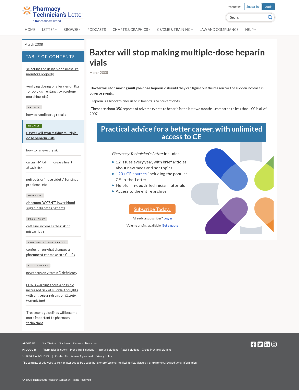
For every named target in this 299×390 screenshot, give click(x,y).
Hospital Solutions (107, 349)
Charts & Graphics (130, 29)
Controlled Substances (47, 242)
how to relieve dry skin (43, 150)
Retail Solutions (130, 349)
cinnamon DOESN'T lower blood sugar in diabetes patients (50, 205)
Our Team (65, 343)
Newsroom (91, 343)
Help (249, 29)
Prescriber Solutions (82, 349)
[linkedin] (267, 345)
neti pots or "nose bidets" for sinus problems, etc (52, 182)
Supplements (38, 265)
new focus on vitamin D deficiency (51, 273)
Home (30, 29)
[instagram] (274, 345)
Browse (71, 29)
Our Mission (48, 343)
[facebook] (253, 345)
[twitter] (259, 345)
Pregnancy (36, 219)
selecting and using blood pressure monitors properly (52, 71)
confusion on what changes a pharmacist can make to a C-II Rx (50, 252)
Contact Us (61, 356)
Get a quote (170, 225)
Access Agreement (82, 356)
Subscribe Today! (152, 209)
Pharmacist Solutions (55, 349)
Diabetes (35, 195)
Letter (48, 29)
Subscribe (253, 6)
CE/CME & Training (174, 29)
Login (268, 6)
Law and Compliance (219, 29)
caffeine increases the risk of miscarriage (48, 228)
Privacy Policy (104, 356)
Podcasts (96, 29)
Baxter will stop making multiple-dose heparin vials (52, 135)
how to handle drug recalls (46, 114)
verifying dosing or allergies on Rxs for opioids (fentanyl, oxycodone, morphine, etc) (53, 91)
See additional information (181, 362)
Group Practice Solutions (156, 349)
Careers (78, 343)
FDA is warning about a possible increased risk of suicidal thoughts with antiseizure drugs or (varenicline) (52, 293)
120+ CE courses (131, 173)
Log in (168, 218)
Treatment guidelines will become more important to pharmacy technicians (51, 317)
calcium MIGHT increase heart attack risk (49, 165)
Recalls (34, 107)
